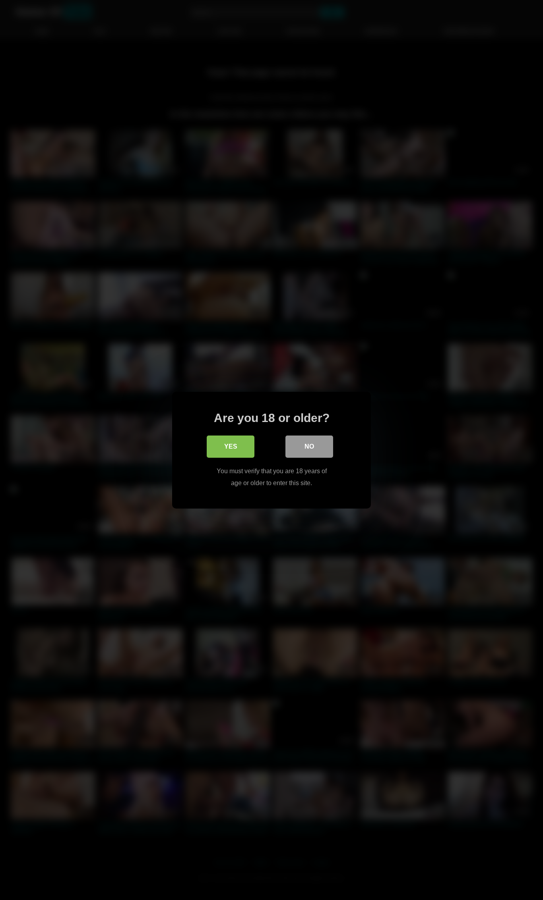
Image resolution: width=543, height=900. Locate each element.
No (309, 446)
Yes (230, 446)
